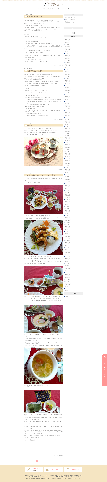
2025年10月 (68, 48)
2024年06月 (68, 71)
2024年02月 (68, 76)
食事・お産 (72, 475)
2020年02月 (68, 133)
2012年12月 (68, 275)
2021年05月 (68, 115)
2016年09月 (68, 203)
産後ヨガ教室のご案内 (34, 16)
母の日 (29, 125)
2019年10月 (68, 140)
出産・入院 (31, 476)
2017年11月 (68, 179)
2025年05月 (68, 51)
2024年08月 (68, 67)
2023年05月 (68, 90)
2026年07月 (68, 39)
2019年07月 (68, 144)
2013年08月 (68, 261)
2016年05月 (68, 210)
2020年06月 (68, 126)
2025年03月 (68, 55)
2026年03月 (68, 42)
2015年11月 (68, 220)
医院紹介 (31, 475)
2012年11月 (68, 277)
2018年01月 (68, 176)
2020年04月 (68, 130)
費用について (71, 8)
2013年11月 (68, 256)
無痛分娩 (49, 8)
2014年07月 (68, 243)
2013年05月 (68, 267)
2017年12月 (68, 178)
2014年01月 (68, 254)
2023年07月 (68, 89)
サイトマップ (76, 476)
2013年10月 (68, 258)
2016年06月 (68, 208)
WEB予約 (70, 476)
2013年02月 (68, 272)
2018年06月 (68, 167)
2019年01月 (68, 154)
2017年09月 (68, 183)
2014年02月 (68, 252)
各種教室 (37, 476)
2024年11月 (68, 62)
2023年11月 (68, 81)
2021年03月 (68, 117)
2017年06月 (68, 188)
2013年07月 (68, 263)
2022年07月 (68, 99)
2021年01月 (68, 119)
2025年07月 (68, 49)
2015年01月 (68, 236)
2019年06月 (68, 146)
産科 (35, 475)
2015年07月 (68, 227)
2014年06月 (68, 245)
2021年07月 (68, 114)
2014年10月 (68, 240)
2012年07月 (68, 283)
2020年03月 (68, 131)
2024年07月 (68, 69)
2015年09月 (68, 224)
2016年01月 (68, 217)
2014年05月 (68, 247)
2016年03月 (68, 213)
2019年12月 (68, 137)
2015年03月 (68, 233)
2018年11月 (68, 158)
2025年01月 (68, 58)
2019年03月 (68, 151)
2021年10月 (68, 108)
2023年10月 (68, 83)
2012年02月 (68, 290)
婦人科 (39, 475)
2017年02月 (68, 194)
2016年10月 (68, 201)
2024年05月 (68, 73)
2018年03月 (68, 172)
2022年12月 (68, 96)
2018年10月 (68, 160)
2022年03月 (68, 103)
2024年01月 (68, 78)
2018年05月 (68, 169)
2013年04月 (68, 268)
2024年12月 (68, 60)
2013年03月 (68, 270)
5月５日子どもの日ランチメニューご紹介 (41, 175)
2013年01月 (68, 274)
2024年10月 (68, 64)
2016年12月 (68, 197)
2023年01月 (68, 94)
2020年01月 (68, 135)
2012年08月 (68, 281)
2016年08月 (68, 204)
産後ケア (58, 8)
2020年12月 (68, 121)
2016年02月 (68, 215)
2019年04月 (68, 149)
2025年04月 (68, 53)
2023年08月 (68, 87)
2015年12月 (68, 219)
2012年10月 (68, 279)
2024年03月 (68, 74)
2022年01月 (68, 105)
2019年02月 (68, 153)
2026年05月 (68, 40)
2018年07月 (68, 165)
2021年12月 (68, 106)
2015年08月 (68, 226)
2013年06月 (68, 265)
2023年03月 (68, 92)
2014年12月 (68, 238)
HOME (35, 8)
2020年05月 (68, 128)
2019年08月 (68, 142)
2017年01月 (68, 195)
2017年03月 (68, 192)
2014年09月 (68, 242)
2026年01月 (68, 44)
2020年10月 (68, 122)
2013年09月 (68, 259)
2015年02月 (68, 235)
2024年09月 (68, 65)
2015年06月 (68, 229)
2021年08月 (68, 112)
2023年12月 (68, 80)
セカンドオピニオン (46, 475)
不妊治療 (60, 475)
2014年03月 (68, 251)
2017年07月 (68, 186)
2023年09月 (68, 85)
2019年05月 (68, 147)
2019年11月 (68, 138)
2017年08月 (68, 185)
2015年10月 (68, 222)
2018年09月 (68, 162)
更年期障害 (66, 475)
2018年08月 (68, 163)
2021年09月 (68, 110)
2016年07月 (68, 206)
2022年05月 (68, 101)
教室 (67, 296)
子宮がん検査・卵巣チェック (47, 476)
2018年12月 (68, 156)
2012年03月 (68, 288)
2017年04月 (68, 190)
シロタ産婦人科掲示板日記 (61, 476)
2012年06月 (68, 284)
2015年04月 (68, 231)
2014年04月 (68, 249)
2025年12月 (68, 46)
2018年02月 (68, 174)
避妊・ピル (54, 475)
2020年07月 (68, 124)
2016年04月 (68, 211)
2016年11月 (68, 199)
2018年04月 (68, 170)
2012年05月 (68, 286)
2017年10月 (68, 181)
